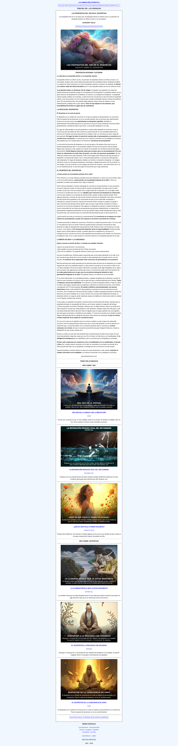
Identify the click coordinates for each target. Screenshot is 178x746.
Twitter (81, 729)
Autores (79, 5)
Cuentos (66, 5)
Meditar (102, 5)
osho (89, 416)
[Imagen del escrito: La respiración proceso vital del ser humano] (89, 466)
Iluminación (94, 5)
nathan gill (89, 592)
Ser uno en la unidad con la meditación (89, 412)
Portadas (79, 26)
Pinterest (96, 729)
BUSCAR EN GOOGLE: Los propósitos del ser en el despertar (89, 717)
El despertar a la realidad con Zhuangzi (89, 645)
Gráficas (114, 5)
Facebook (88, 729)
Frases (73, 5)
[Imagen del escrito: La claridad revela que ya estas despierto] (89, 585)
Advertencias (86, 736)
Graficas (86, 26)
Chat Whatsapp (83, 727)
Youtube (93, 732)
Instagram (86, 732)
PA (59, 5)
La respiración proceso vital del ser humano (89, 469)
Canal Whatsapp (94, 727)
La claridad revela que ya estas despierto (89, 588)
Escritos (86, 5)
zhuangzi (89, 649)
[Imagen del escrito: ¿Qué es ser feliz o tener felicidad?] (89, 523)
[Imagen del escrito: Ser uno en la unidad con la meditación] (89, 409)
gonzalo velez (89, 530)
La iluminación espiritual (89, 2)
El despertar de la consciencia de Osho (89, 702)
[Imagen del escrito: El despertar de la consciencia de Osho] (89, 699)
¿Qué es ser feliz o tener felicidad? (89, 527)
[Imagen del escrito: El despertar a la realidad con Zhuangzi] (89, 642)
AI (61, 5)
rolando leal (89, 473)
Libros (94, 736)
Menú (107, 5)
